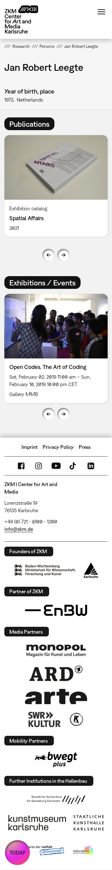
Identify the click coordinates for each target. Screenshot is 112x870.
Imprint (29, 447)
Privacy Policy (58, 447)
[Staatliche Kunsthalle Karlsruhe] (88, 823)
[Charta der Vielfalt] (40, 851)
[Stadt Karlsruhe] (91, 570)
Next (63, 255)
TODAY (18, 852)
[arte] (56, 696)
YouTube (56, 466)
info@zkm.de (18, 529)
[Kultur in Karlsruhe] (76, 719)
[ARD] (56, 673)
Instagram (38, 466)
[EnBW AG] (56, 610)
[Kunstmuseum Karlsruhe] (37, 823)
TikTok (73, 466)
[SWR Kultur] (44, 719)
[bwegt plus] (56, 759)
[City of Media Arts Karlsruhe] (84, 851)
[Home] (26, 19)
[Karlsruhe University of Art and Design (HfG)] (56, 800)
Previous (48, 255)
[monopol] (56, 650)
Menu (101, 12)
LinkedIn (91, 466)
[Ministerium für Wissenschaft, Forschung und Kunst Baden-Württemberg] (45, 570)
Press (85, 447)
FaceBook (21, 466)
